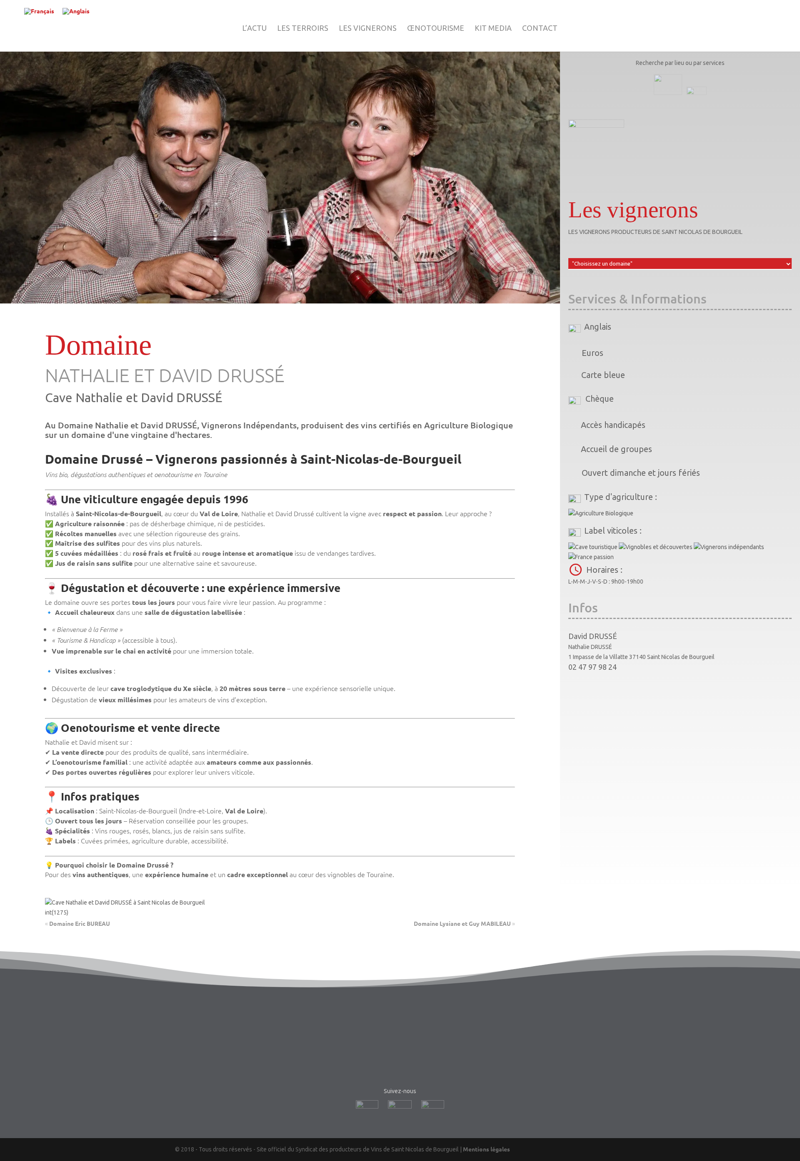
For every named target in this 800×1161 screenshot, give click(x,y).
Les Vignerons (368, 28)
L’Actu (254, 28)
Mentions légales (486, 1149)
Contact (540, 28)
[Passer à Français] (39, 11)
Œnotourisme (435, 28)
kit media (493, 28)
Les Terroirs (302, 28)
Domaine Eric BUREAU (79, 923)
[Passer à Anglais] (76, 11)
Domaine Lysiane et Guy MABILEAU (462, 923)
